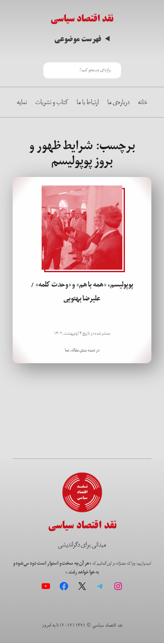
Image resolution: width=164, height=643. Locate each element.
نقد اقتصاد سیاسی (82, 18)
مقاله (75, 350)
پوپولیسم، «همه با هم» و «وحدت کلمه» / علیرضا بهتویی (82, 291)
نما (67, 350)
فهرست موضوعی (77, 39)
